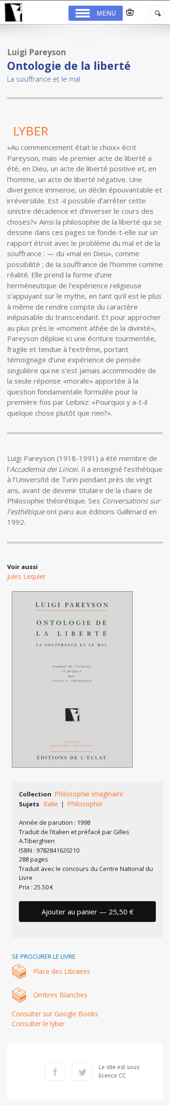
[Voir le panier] (130, 12)
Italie (50, 803)
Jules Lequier (26, 576)
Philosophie (84, 803)
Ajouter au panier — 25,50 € (88, 911)
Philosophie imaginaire (88, 793)
